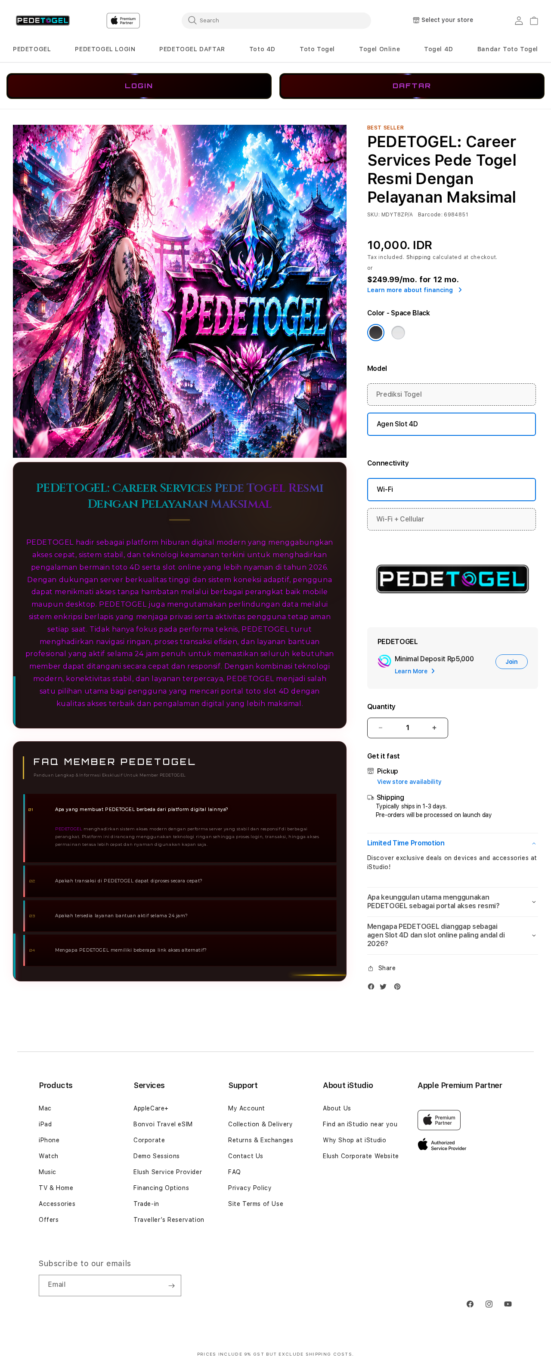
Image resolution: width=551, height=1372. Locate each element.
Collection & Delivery (260, 1124)
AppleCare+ (151, 1108)
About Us (337, 1108)
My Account (246, 1108)
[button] (32, 49)
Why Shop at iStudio (354, 1140)
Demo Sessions (156, 1156)
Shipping (418, 257)
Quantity (381, 707)
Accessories (57, 1203)
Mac (45, 1108)
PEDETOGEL (32, 49)
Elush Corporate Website (361, 1156)
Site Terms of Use (255, 1203)
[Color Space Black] (375, 332)
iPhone (49, 1140)
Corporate (149, 1140)
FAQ (234, 1172)
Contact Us (245, 1156)
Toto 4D (262, 49)
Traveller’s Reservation (168, 1219)
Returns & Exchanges (260, 1140)
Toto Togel (317, 49)
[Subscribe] (171, 1285)
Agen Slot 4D (397, 424)
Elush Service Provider (167, 1172)
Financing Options (161, 1187)
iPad (45, 1124)
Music (47, 1172)
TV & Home (56, 1187)
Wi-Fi (385, 489)
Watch (49, 1156)
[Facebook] (373, 988)
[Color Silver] (398, 332)
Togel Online (379, 49)
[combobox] (276, 20)
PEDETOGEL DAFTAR (192, 49)
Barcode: (430, 215)
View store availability (409, 781)
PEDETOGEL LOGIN (105, 49)
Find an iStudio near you (360, 1124)
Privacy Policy (250, 1187)
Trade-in (146, 1203)
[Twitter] (385, 988)
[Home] (43, 21)
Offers (49, 1219)
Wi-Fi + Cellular (400, 519)
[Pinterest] (399, 988)
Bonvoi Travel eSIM (163, 1124)
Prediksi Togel (399, 394)
